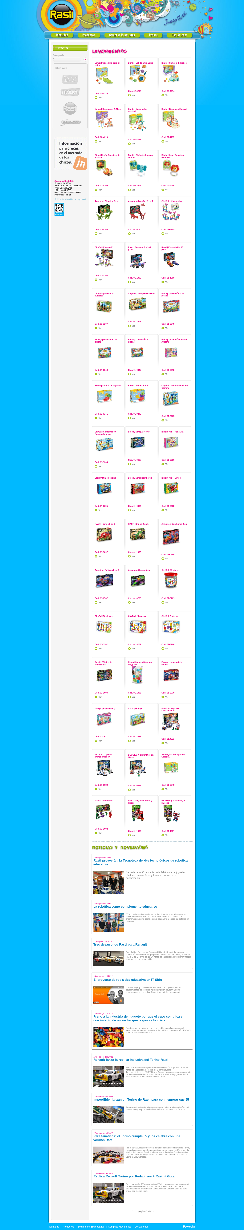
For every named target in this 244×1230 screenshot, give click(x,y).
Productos (88, 35)
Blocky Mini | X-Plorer (138, 432)
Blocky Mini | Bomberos (140, 478)
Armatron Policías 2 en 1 (107, 570)
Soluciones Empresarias (90, 1226)
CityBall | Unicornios (171, 201)
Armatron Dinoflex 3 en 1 (140, 201)
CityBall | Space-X (103, 247)
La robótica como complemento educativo (125, 906)
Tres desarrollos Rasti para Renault (120, 944)
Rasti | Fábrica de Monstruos (103, 663)
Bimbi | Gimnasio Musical (174, 109)
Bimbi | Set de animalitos (140, 63)
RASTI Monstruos (103, 800)
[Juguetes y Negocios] (71, 169)
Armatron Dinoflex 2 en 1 (107, 201)
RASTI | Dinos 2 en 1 (138, 524)
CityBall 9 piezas (169, 616)
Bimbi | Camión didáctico (174, 63)
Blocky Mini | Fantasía (172, 432)
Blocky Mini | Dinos (171, 478)
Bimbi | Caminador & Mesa (108, 109)
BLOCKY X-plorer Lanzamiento (170, 709)
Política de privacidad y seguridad (70, 199)
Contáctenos (179, 35)
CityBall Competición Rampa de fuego (105, 433)
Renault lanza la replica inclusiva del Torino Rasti (130, 1060)
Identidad (62, 35)
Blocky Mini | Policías (105, 478)
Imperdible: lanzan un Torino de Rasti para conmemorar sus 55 (141, 1099)
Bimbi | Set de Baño (138, 385)
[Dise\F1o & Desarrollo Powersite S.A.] (189, 1226)
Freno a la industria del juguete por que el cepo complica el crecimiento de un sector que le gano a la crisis (138, 1018)
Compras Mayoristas (122, 35)
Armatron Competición (139, 570)
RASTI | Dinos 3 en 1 (105, 524)
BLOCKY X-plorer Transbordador (103, 755)
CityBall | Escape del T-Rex (141, 293)
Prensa (153, 35)
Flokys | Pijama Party (105, 708)
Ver (100, 97)
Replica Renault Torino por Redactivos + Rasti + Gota (133, 1176)
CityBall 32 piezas (170, 570)
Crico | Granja (135, 708)
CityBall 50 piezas (103, 616)
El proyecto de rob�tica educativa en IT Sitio (127, 980)
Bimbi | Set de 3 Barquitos (108, 385)
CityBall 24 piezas (137, 616)
